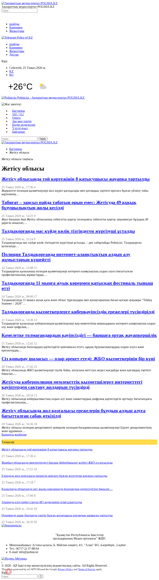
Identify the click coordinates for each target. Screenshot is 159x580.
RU (11, 74)
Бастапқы (18, 110)
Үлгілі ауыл (20, 128)
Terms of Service (86, 569)
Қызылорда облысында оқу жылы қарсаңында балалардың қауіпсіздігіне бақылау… (57, 489)
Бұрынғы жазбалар (14, 434)
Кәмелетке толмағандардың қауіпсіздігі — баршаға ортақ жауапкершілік (79, 335)
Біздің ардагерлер (23, 124)
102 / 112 (18, 114)
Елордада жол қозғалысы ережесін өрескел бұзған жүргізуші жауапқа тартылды (54, 475)
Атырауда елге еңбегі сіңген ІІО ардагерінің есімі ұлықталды (42, 502)
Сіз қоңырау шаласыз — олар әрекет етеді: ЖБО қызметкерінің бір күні (78, 358)
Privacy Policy (65, 569)
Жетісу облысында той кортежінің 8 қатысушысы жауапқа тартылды (76, 178)
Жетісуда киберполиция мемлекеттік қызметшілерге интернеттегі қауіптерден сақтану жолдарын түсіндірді (72, 384)
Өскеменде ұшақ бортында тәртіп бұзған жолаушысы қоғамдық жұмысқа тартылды (57, 515)
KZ (11, 71)
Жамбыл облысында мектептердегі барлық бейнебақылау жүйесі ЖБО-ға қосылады (57, 462)
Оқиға (16, 117)
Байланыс (18, 131)
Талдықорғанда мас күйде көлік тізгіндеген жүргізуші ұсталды (68, 231)
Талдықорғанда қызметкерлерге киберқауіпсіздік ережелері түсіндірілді (78, 311)
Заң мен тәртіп (22, 121)
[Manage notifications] (8, 571)
